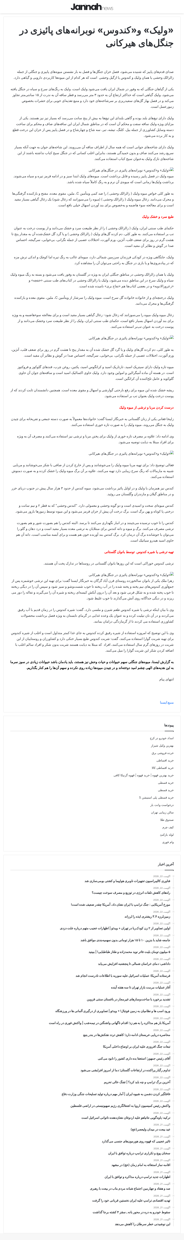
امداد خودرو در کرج (162, 738)
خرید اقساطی (165, 760)
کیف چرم (168, 827)
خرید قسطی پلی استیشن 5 (156, 797)
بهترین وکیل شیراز (162, 745)
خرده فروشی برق (163, 753)
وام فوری (168, 842)
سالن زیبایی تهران (162, 812)
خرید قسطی (166, 782)
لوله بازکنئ (167, 834)
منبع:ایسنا (167, 702)
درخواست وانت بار (162, 805)
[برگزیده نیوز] (92, 6)
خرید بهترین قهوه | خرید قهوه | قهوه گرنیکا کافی (144, 775)
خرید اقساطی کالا (163, 768)
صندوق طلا (167, 819)
